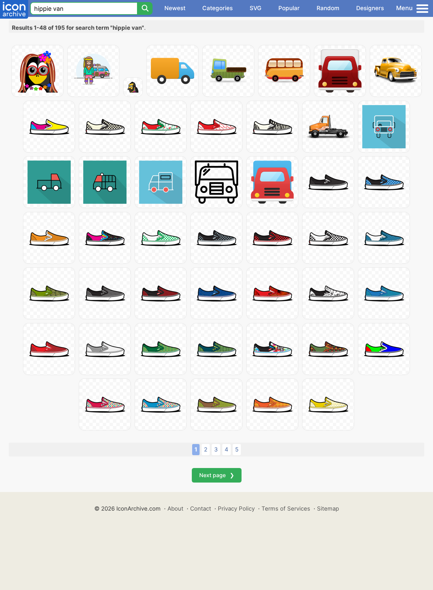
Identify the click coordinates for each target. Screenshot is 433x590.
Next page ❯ (216, 475)
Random (328, 8)
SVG (255, 8)
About (175, 508)
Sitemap (328, 508)
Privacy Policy (236, 508)
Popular (289, 8)
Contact (200, 508)
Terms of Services (285, 508)
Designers (370, 8)
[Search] (145, 8)
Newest (174, 8)
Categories (217, 8)
